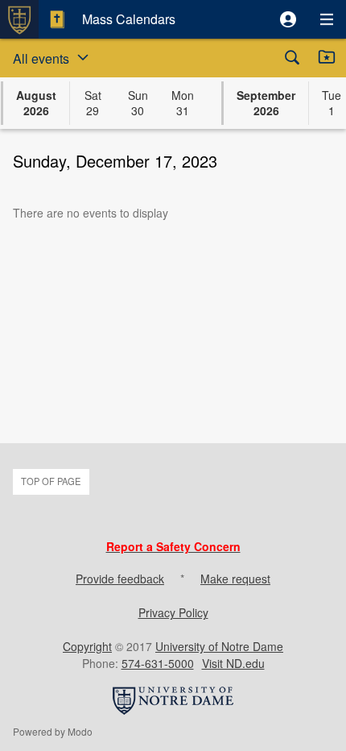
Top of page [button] (50, 481)
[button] (288, 19)
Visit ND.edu (233, 663)
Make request (235, 579)
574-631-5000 (158, 663)
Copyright (87, 646)
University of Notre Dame (219, 646)
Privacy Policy (173, 612)
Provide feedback (120, 579)
